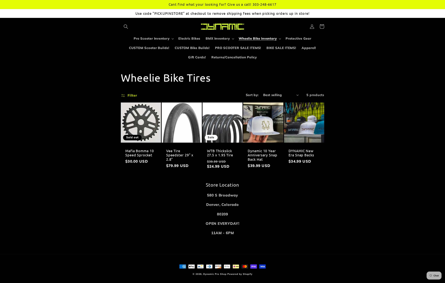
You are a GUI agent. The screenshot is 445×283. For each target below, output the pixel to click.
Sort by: (252, 95)
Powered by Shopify (239, 274)
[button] (126, 26)
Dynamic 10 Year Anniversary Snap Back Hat (262, 155)
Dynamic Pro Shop (214, 274)
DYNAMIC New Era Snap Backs (301, 153)
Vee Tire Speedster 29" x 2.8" (179, 155)
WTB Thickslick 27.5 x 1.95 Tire (220, 153)
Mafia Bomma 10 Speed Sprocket (139, 153)
